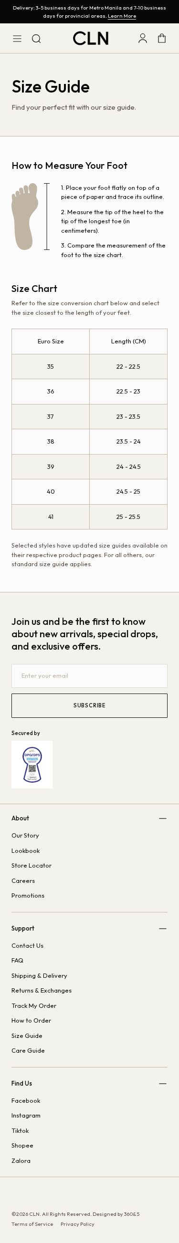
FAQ (17, 960)
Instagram (26, 1115)
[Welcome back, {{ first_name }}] (142, 38)
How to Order (31, 1020)
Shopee (22, 1145)
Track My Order (33, 1005)
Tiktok (20, 1130)
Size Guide (26, 1035)
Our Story (25, 835)
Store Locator (31, 865)
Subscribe (89, 705)
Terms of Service (32, 1224)
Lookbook (25, 850)
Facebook (25, 1100)
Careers (23, 880)
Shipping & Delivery (39, 975)
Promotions (27, 895)
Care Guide (28, 1050)
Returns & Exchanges (41, 990)
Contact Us (27, 945)
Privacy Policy (78, 1224)
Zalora (21, 1160)
